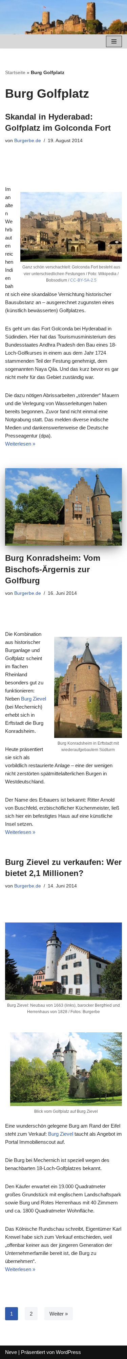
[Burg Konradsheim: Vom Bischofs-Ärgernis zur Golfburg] (63, 507)
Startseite (15, 72)
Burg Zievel (33, 699)
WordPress (68, 1352)
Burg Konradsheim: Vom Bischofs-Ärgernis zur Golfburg (52, 569)
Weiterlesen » (20, 444)
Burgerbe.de (27, 140)
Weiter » (58, 1314)
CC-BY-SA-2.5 (83, 280)
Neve (11, 1352)
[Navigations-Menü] (114, 41)
